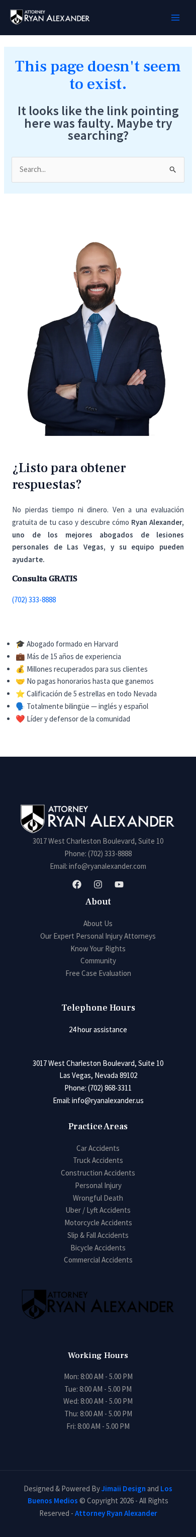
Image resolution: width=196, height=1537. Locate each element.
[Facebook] (76, 884)
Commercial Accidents (98, 1259)
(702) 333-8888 (34, 599)
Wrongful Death (98, 1198)
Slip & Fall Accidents (98, 1235)
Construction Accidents (98, 1173)
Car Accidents (98, 1148)
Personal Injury (98, 1185)
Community (98, 960)
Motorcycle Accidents (98, 1222)
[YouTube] (119, 884)
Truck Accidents (98, 1160)
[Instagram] (98, 884)
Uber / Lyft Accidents (98, 1210)
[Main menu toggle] (175, 18)
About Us (98, 923)
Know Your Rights (98, 948)
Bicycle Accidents (98, 1247)
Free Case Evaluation (98, 973)
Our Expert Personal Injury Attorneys (98, 936)
